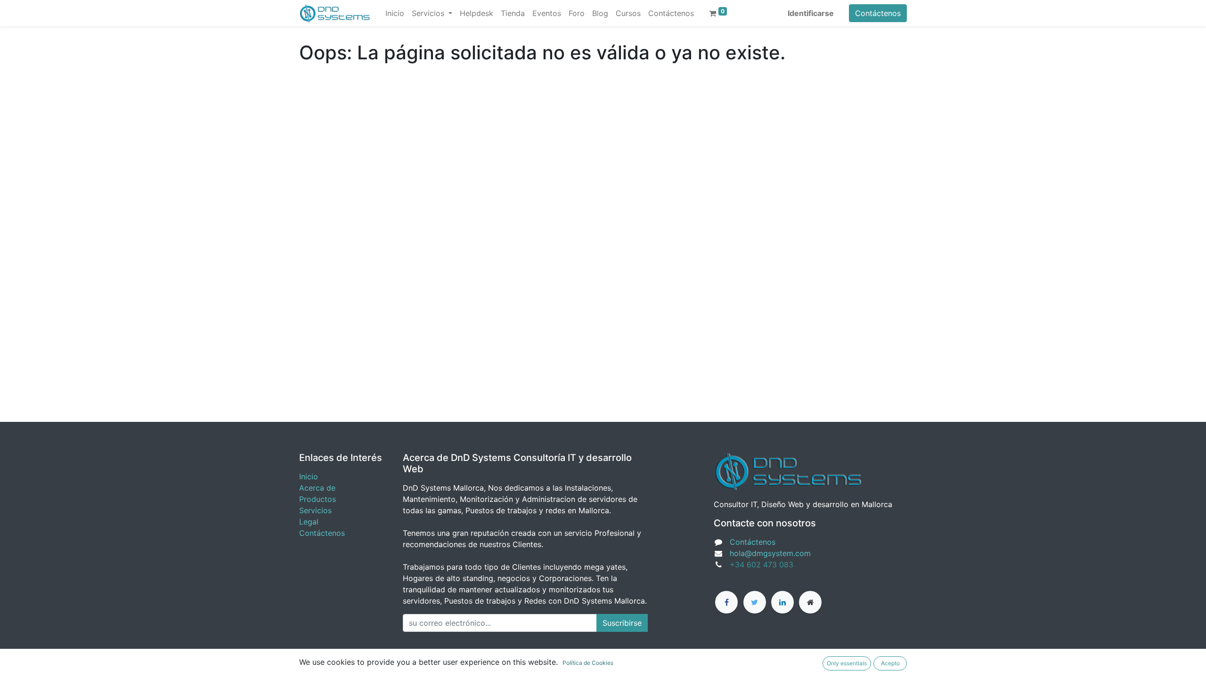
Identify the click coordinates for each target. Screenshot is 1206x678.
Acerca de (317, 487)
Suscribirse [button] (622, 623)
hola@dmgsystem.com (770, 553)
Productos (317, 499)
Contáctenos (878, 13)
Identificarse (811, 13)
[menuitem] (395, 13)
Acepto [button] (890, 663)
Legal (308, 521)
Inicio (308, 476)
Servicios (315, 510)
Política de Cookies (587, 662)
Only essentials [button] (847, 663)
